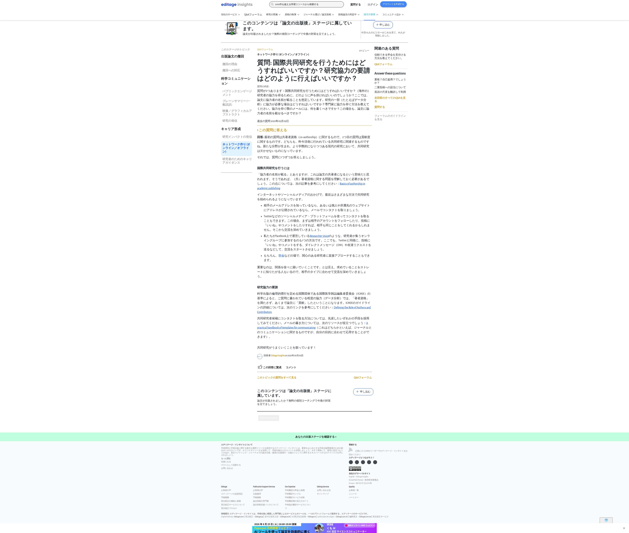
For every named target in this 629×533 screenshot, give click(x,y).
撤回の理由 (229, 64)
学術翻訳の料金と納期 (295, 490)
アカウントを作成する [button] (393, 4)
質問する (355, 4)
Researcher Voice (319, 236)
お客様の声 (226, 490)
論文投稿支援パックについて (266, 504)
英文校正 (249, 516)
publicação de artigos (326, 516)
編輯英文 (353, 516)
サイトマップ (323, 494)
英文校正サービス (381, 516)
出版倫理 (257, 494)
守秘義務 (225, 497)
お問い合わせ (227, 468)
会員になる (226, 462)
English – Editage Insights (358, 476)
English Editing (227, 516)
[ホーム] (242, 5)
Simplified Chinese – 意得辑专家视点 (363, 480)
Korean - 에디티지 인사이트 (360, 483)
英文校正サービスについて (233, 504)
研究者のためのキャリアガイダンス (237, 160)
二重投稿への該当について (390, 87)
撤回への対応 (231, 70)
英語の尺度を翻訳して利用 (390, 92)
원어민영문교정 (271, 516)
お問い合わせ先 (324, 490)
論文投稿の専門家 (261, 501)
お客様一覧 (354, 490)
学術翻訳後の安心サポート (297, 501)
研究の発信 (229, 120)
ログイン (373, 4)
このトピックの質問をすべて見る (276, 377)
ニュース (353, 494)
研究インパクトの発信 (237, 137)
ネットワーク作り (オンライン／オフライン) (236, 148)
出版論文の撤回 (232, 56)
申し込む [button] (385, 24)
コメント (291, 367)
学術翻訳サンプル (293, 494)
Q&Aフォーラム (253, 14)
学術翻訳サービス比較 (295, 497)
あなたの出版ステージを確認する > (315, 436)
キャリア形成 (231, 129)
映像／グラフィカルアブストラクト (237, 112)
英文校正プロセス (229, 508)
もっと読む (226, 458)
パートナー (354, 497)
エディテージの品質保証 (232, 494)
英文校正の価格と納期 (231, 501)
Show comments (268, 418)
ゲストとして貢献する (231, 465)
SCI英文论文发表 (299, 516)
